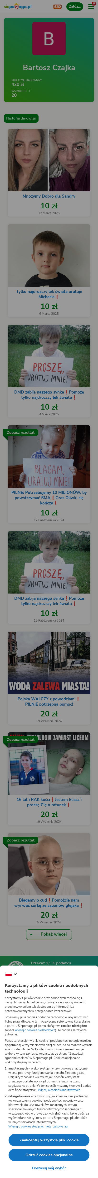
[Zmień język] (11, 974)
